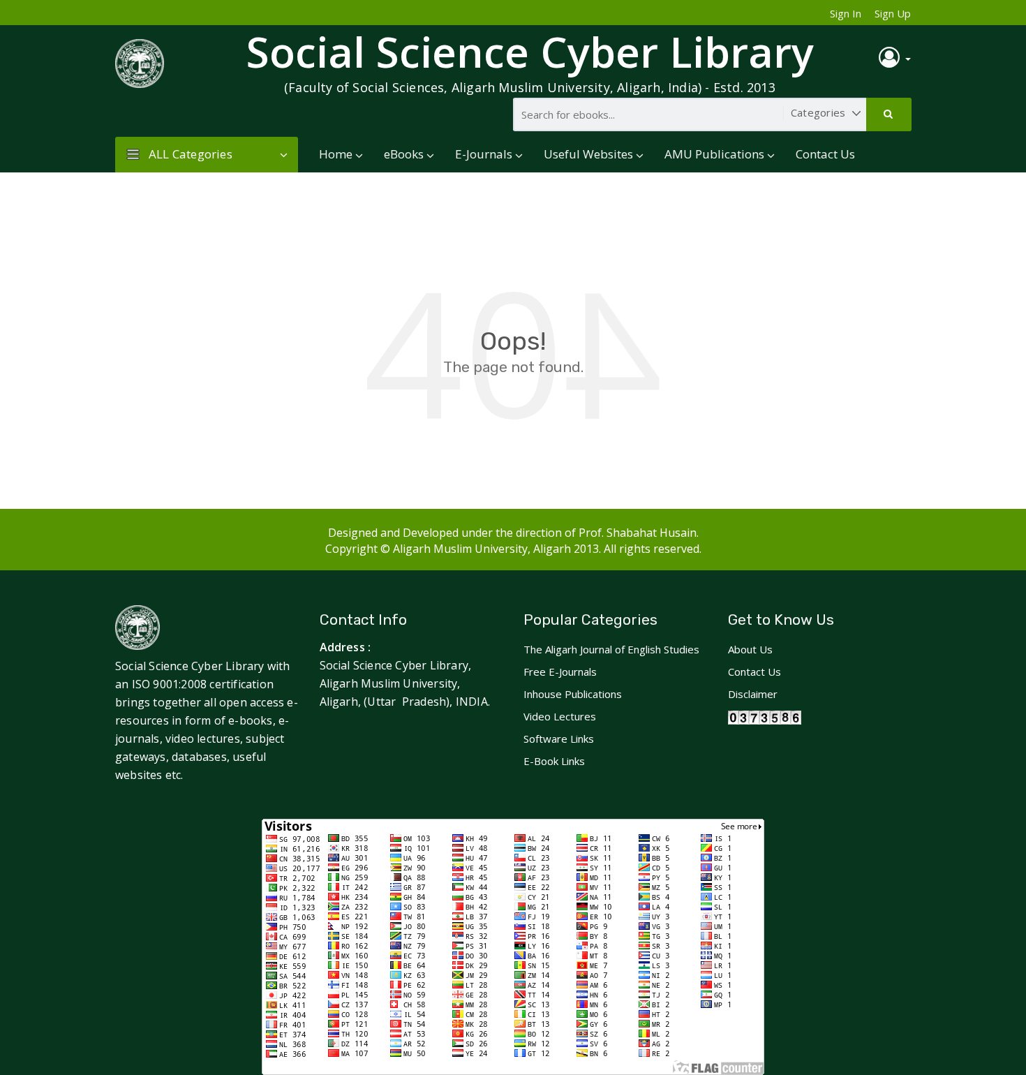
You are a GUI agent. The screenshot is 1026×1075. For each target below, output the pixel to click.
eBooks (404, 154)
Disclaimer (753, 694)
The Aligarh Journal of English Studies (611, 649)
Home (335, 154)
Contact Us (825, 154)
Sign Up (893, 13)
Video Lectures (559, 716)
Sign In (845, 13)
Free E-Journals (560, 672)
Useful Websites (588, 154)
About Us (750, 649)
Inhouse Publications (572, 694)
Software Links (558, 739)
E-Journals (483, 154)
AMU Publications (714, 154)
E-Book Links (554, 761)
